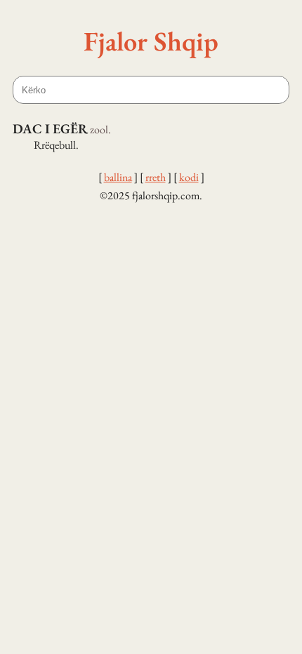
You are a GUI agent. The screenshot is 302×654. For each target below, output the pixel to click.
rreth (155, 177)
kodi (189, 177)
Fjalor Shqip (151, 40)
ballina (118, 177)
